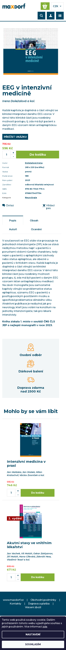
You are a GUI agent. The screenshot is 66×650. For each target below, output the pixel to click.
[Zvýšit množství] (13, 153)
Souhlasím (33, 644)
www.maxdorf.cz (13, 599)
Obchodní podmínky (43, 599)
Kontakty (15, 603)
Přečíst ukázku (15, 136)
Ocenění (36, 229)
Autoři (13, 229)
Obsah (34, 220)
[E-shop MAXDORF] (13, 6)
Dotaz (10, 205)
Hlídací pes (50, 207)
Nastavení (33, 634)
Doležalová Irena (34, 163)
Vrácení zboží (33, 607)
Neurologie (31, 197)
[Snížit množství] (13, 156)
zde (45, 626)
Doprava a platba (39, 603)
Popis (12, 220)
